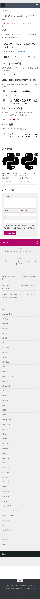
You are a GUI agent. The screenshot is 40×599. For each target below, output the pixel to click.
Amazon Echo (7, 314)
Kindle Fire (6, 357)
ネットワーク (8, 525)
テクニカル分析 (8, 515)
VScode (5, 487)
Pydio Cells (6, 429)
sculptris (6, 458)
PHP (4, 415)
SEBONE (6, 23)
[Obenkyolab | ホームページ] (3, 5)
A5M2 (5, 309)
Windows (6, 492)
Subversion (7, 472)
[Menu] (37, 5)
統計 (4, 544)
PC (4, 405)
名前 (6, 210)
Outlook (5, 400)
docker (5, 328)
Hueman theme (30, 588)
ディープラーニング (10, 511)
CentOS (5, 324)
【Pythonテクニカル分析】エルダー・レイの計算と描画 (27, 176)
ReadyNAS (6, 448)
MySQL (5, 381)
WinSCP (5, 501)
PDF (4, 410)
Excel (5, 338)
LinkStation (6, 362)
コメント (7, 196)
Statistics (6, 468)
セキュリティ (8, 506)
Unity (5, 477)
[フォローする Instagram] (37, 242)
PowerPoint (7, 424)
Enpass (5, 333)
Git (4, 343)
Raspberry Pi (7, 444)
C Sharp (5, 319)
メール (24, 210)
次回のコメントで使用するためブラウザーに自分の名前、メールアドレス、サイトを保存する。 (20, 227)
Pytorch (5, 439)
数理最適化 (7, 530)
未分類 (5, 535)
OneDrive (6, 391)
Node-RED (6, 386)
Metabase (6, 367)
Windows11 (7, 496)
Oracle (5, 396)
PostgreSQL (7, 420)
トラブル (6, 520)
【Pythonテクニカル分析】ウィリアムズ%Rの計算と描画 (9, 176)
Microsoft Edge (8, 376)
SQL (4, 463)
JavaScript (6, 348)
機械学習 (6, 539)
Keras (5, 352)
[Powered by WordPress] (13, 588)
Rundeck (6, 453)
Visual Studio (7, 482)
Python (4, 10)
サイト (6, 218)
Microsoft (6, 372)
